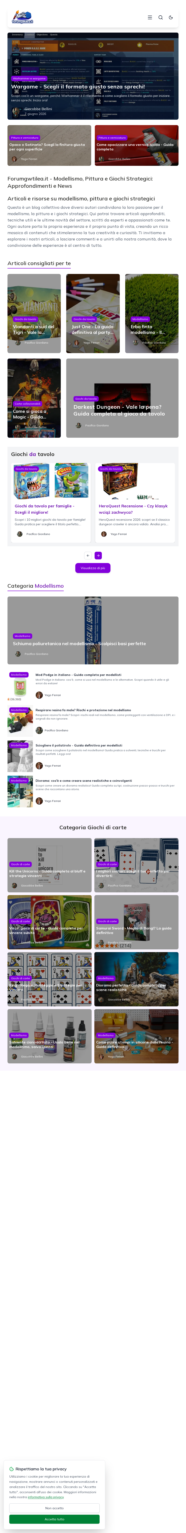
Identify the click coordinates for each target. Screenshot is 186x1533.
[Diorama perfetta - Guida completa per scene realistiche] (136, 979)
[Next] (98, 555)
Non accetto (54, 1508)
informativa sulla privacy (46, 1497)
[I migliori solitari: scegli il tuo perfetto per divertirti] (136, 865)
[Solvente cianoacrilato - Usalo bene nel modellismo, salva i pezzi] (49, 1036)
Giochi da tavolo (25, 319)
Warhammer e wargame (29, 78)
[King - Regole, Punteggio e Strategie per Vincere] (49, 979)
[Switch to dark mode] (171, 17)
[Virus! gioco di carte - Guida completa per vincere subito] (49, 922)
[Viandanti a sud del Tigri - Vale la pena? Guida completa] (34, 313)
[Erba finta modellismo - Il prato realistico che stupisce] (152, 313)
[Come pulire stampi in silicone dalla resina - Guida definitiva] (136, 1036)
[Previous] (88, 555)
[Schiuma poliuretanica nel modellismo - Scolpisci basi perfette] (93, 630)
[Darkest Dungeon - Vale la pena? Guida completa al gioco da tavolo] (122, 398)
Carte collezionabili (27, 403)
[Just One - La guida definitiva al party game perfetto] (93, 313)
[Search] (160, 17)
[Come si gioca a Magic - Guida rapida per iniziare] (34, 398)
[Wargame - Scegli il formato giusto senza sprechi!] (93, 76)
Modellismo (140, 319)
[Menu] (149, 17)
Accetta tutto (54, 1519)
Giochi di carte (20, 864)
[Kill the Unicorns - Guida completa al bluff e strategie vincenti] (49, 865)
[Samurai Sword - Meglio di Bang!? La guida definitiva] (136, 922)
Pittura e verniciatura (24, 137)
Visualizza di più (93, 568)
